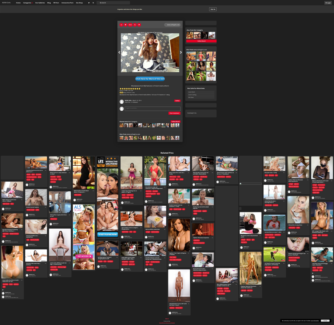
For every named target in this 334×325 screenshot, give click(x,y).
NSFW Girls (6, 3)
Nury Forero (30, 302)
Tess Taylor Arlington (175, 259)
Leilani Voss (130, 195)
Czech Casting (192, 95)
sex (177, 179)
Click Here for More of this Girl (150, 79)
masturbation (292, 260)
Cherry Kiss (54, 219)
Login (329, 3)
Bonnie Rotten (197, 273)
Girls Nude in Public (129, 203)
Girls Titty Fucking (152, 301)
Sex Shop (79, 3)
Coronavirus (321, 185)
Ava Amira (148, 191)
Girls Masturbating (295, 266)
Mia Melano (244, 319)
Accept (325, 320)
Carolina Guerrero (31, 177)
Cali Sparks (268, 267)
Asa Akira (5, 284)
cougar (275, 300)
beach (28, 174)
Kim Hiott (250, 290)
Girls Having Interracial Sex (202, 185)
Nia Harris (243, 242)
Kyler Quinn (6, 204)
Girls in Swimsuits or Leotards (60, 187)
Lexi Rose (315, 270)
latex (12, 204)
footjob (100, 261)
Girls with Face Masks (320, 198)
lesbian (205, 275)
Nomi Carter (54, 179)
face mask (321, 187)
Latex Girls (7, 209)
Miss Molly (220, 291)
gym (253, 239)
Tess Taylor (173, 257)
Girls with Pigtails (200, 219)
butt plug (315, 305)
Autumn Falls (30, 267)
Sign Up (213, 9)
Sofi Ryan (110, 261)
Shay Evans (302, 297)
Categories (27, 3)
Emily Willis (125, 261)
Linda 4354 (53, 267)
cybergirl (243, 290)
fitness (248, 239)
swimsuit (53, 182)
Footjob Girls (104, 267)
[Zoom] (135, 25)
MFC (319, 235)
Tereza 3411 (179, 308)
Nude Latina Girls (33, 308)
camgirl (291, 184)
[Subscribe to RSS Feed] (93, 3)
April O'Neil (125, 232)
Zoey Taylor (268, 270)
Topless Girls (32, 215)
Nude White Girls (271, 211)
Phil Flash (191, 97)
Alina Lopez (173, 176)
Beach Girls (31, 185)
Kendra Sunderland (294, 257)
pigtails (204, 211)
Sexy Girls (79, 200)
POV (131, 232)
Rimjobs (269, 308)
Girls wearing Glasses (296, 192)
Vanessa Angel (62, 267)
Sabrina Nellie (155, 232)
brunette (38, 174)
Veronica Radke (35, 240)
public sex (131, 264)
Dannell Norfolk (55, 317)
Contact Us (191, 113)
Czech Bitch (191, 92)
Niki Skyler (324, 235)
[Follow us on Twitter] (89, 3)
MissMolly (227, 291)
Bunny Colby (292, 294)
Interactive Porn (67, 3)
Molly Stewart (221, 293)
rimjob (267, 302)
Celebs (197, 248)
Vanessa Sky (54, 269)
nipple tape (316, 192)
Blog (49, 3)
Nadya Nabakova (293, 297)
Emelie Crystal (177, 209)
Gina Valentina (197, 275)
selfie (195, 213)
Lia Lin (28, 179)
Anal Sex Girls (175, 185)
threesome (292, 299)
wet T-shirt (271, 237)
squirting (29, 270)
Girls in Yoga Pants (271, 275)
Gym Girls (246, 248)
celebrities (277, 234)
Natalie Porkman (14, 233)
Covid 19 (315, 187)
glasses (296, 184)
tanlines (228, 176)
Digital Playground (150, 193)
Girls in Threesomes (296, 305)
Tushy (181, 179)
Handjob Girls (127, 270)
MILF (279, 300)
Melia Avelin (78, 195)
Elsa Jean (271, 175)
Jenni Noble (149, 294)
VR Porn (56, 3)
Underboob (151, 237)
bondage (220, 288)
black (314, 267)
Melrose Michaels (293, 186)
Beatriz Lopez (30, 300)
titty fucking (157, 294)
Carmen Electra (269, 234)
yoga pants (275, 267)
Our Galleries (40, 3)
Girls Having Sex (128, 237)
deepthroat (206, 273)
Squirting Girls (32, 275)
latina (39, 177)
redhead (196, 179)
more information (315, 320)
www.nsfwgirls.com (173, 25)
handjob (132, 261)
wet (33, 179)
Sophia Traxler (317, 307)
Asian (123, 195)
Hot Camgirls (132, 122)
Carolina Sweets (155, 262)
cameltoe (196, 323)
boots (147, 262)
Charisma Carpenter (199, 243)
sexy (60, 179)
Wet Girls (269, 243)
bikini (33, 174)
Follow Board (176, 121)
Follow (177, 101)
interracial (196, 176)
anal (179, 176)
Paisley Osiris (203, 323)
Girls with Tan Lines (224, 182)
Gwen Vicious (221, 176)
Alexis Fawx (268, 300)
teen (132, 197)
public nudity (125, 197)
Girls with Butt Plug (319, 313)
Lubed (58, 176)
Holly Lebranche (126, 294)
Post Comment (174, 113)
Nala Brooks (204, 176)
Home (18, 3)
